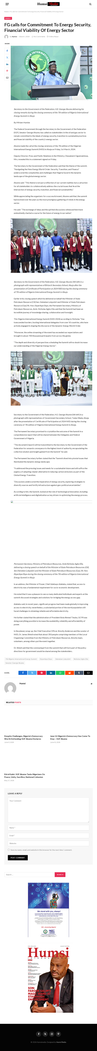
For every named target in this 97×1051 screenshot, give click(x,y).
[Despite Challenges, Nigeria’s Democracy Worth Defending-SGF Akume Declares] (25, 721)
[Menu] (7, 4)
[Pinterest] (7, 71)
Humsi (14, 37)
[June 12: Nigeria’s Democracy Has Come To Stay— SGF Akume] (71, 721)
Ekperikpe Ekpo (46, 659)
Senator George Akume (15, 663)
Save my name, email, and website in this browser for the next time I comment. (41, 850)
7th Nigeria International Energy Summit (21, 659)
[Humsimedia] (48, 4)
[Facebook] (7, 51)
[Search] (90, 4)
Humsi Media (61, 1042)
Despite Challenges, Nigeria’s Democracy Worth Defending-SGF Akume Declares (23, 737)
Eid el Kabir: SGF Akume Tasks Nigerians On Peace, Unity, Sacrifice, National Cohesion (24, 775)
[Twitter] (7, 57)
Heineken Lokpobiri (63, 659)
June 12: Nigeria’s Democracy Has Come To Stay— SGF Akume (70, 737)
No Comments (39, 37)
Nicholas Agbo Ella (81, 659)
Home (6, 12)
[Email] (7, 78)
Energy (8, 18)
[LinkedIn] (7, 64)
